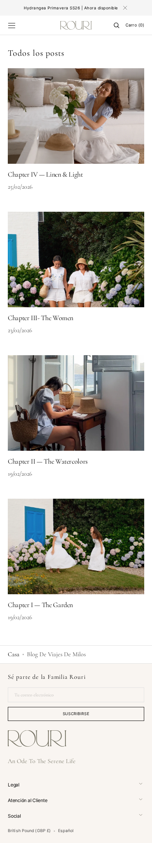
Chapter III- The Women (40, 317)
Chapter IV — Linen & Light (45, 174)
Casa (13, 654)
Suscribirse (76, 713)
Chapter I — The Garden (40, 604)
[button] (11, 25)
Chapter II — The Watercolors (48, 461)
